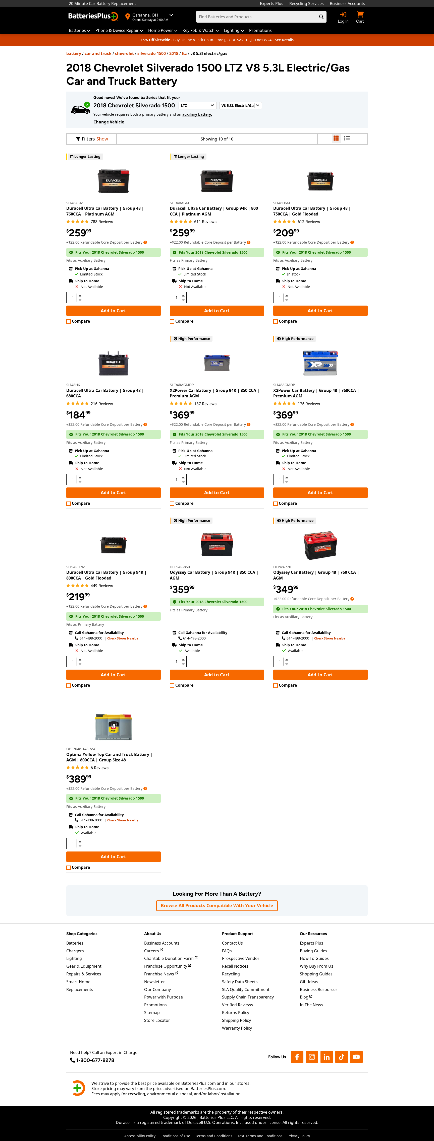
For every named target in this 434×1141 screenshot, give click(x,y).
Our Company (157, 989)
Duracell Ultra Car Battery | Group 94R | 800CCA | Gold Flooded (106, 575)
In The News (311, 1005)
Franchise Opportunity (166, 966)
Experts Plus (271, 3)
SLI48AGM (74, 202)
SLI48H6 (73, 384)
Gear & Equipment (83, 966)
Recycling (231, 974)
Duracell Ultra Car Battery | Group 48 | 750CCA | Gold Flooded (312, 211)
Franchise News (159, 974)
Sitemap (152, 1012)
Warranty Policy (237, 1028)
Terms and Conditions (213, 1135)
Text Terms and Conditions (260, 1135)
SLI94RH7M (75, 566)
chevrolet (124, 53)
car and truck (98, 53)
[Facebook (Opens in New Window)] (297, 1057)
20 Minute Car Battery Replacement (102, 3)
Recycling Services (306, 3)
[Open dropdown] (145, 242)
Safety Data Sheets (240, 981)
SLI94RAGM (179, 202)
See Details (284, 39)
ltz (184, 53)
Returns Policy (235, 1012)
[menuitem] (79, 30)
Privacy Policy (299, 1135)
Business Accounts (347, 3)
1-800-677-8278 (95, 1060)
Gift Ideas (309, 981)
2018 (173, 53)
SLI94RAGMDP (182, 384)
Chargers (75, 951)
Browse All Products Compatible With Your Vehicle (217, 905)
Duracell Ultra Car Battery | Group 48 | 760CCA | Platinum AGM (105, 211)
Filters (88, 139)
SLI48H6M (281, 202)
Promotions (155, 1005)
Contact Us (232, 943)
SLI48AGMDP (284, 384)
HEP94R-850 (180, 566)
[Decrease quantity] (80, 300)
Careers (152, 951)
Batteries (74, 943)
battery (73, 53)
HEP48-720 (282, 566)
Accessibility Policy (139, 1135)
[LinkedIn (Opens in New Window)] (326, 1057)
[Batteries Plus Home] (94, 17)
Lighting (74, 958)
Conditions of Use (175, 1135)
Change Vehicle (108, 122)
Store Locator (157, 1020)
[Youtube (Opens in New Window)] (356, 1057)
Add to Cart (113, 311)
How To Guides (314, 958)
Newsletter (154, 981)
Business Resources (319, 989)
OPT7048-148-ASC (81, 748)
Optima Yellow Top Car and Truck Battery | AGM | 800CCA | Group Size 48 (109, 757)
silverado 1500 (151, 53)
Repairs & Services (83, 974)
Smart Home (78, 981)
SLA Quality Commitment (245, 989)
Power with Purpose (163, 997)
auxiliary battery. (197, 114)
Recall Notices (235, 966)
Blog (304, 997)
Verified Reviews (237, 1005)
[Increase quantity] (80, 296)
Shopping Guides (316, 974)
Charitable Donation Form (169, 958)
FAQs (227, 951)
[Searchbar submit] (321, 17)
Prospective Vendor (240, 958)
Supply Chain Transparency (248, 997)
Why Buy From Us (316, 966)
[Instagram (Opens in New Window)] (312, 1057)
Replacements (79, 989)
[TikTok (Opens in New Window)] (341, 1057)
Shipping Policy (236, 1020)
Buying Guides (313, 951)
